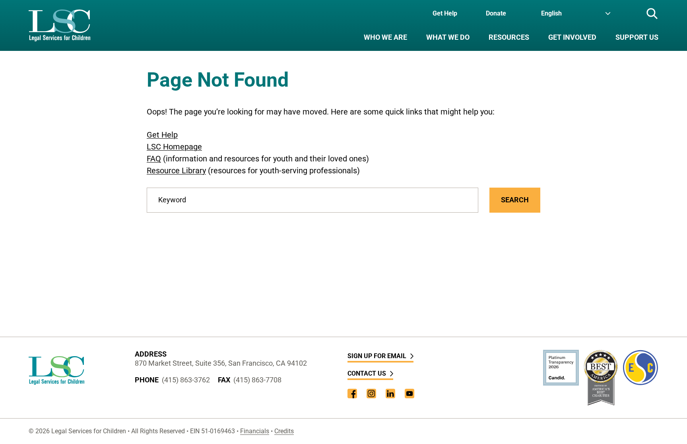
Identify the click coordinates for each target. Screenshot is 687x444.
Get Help (445, 13)
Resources (509, 37)
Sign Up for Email (376, 356)
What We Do (448, 37)
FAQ (154, 158)
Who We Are (385, 37)
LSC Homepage (174, 146)
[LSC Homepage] (59, 25)
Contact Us (366, 373)
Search (515, 200)
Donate (496, 13)
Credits (284, 431)
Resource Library (176, 170)
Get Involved (572, 37)
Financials (254, 431)
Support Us (636, 37)
